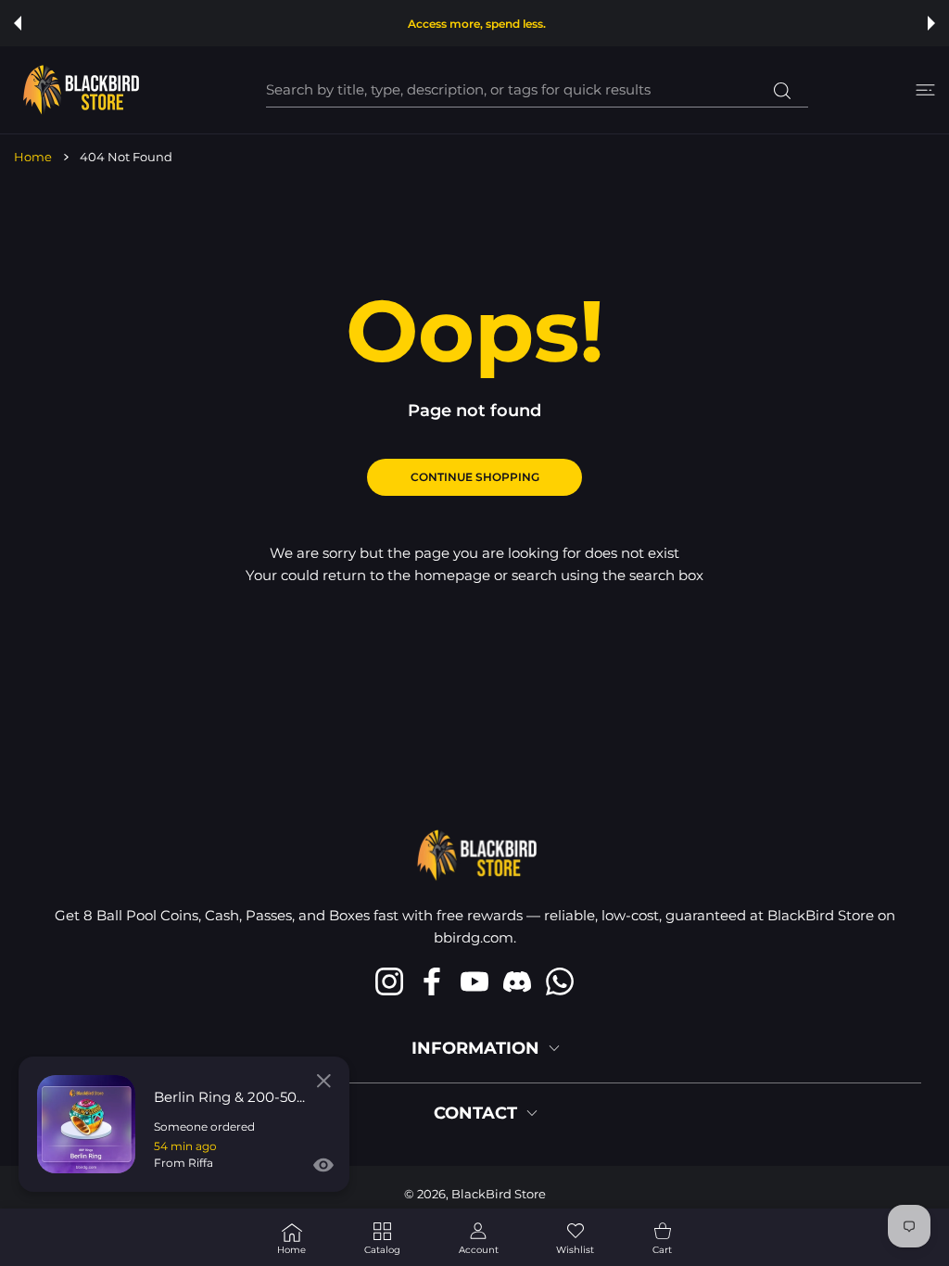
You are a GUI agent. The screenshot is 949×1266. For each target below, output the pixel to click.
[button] (17, 23)
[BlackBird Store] (79, 90)
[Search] (782, 90)
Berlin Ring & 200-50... (229, 1097)
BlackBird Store (498, 1193)
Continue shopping (475, 477)
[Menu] (925, 90)
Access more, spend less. (477, 24)
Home (33, 156)
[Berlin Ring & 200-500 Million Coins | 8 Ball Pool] (86, 1124)
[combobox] (537, 90)
